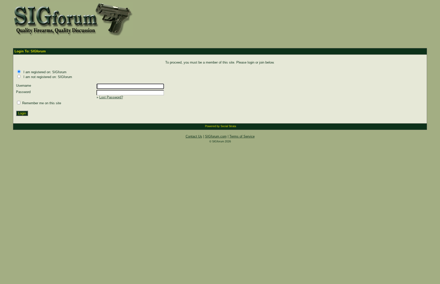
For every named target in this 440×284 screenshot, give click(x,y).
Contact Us (194, 136)
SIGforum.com (216, 136)
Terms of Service (242, 136)
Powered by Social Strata (220, 126)
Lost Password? (111, 97)
